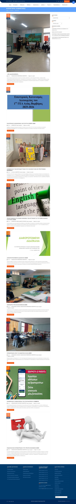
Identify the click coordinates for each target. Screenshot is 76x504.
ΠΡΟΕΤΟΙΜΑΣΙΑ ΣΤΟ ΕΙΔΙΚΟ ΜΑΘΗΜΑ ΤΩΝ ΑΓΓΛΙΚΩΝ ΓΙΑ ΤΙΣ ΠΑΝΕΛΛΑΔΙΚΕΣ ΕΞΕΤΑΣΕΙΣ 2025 (27, 219)
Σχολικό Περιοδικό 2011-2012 (43, 470)
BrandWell (40, 488)
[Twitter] (59, 1)
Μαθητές (28, 5)
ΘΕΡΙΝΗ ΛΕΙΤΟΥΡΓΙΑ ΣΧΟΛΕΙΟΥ (57, 32)
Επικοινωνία (67, 1)
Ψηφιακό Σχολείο (25, 469)
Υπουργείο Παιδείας (10, 469)
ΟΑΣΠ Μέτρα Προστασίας (27, 477)
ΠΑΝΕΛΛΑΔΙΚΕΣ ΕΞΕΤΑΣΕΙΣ (21, 221)
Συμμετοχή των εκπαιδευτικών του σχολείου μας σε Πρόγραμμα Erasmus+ (26, 169)
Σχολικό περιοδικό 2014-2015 (43, 476)
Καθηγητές (22, 5)
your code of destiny (42, 485)
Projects (49, 5)
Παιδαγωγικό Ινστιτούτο (10, 473)
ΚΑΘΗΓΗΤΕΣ (24, 75)
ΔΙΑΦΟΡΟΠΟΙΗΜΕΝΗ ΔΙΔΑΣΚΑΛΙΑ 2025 (17, 258)
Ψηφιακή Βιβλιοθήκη (26, 471)
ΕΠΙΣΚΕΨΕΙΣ (57, 479)
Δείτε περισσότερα (10, 83)
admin (9, 75)
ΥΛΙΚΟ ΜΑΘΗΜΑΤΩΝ (58, 492)
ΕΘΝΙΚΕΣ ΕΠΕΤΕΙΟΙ (58, 473)
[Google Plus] (63, 1)
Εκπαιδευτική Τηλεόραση (26, 475)
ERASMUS (13, 172)
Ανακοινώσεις (36, 5)
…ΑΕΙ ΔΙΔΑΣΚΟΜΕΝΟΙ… (13, 74)
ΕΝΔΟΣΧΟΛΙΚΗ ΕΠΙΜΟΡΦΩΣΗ (17, 75)
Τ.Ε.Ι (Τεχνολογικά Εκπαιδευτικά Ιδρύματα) (13, 479)
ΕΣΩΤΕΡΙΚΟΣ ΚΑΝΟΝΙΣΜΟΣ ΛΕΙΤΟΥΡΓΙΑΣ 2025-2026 (21, 123)
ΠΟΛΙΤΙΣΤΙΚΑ (57, 485)
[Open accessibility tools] (73, 2)
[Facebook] (57, 1)
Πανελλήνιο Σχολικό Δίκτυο (11, 471)
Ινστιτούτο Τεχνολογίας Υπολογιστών (12, 475)
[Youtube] (61, 1)
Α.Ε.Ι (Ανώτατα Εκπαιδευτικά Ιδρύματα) (13, 477)
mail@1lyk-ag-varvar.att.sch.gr (19, 1)
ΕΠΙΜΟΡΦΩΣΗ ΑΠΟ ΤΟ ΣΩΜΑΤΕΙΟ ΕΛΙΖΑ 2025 (19, 353)
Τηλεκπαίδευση (56, 5)
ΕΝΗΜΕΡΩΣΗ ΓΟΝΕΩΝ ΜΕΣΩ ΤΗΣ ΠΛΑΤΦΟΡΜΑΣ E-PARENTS (23, 401)
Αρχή (10, 5)
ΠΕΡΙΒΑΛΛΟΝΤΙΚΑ (57, 483)
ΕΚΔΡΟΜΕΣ (56, 477)
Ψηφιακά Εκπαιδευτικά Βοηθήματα (28, 473)
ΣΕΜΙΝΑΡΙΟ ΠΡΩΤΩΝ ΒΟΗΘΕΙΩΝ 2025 (17, 305)
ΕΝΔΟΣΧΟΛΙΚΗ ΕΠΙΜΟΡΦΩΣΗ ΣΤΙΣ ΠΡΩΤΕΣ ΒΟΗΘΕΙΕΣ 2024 (23, 448)
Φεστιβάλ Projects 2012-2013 (48, 488)
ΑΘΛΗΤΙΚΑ (56, 469)
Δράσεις (43, 5)
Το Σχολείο (15, 5)
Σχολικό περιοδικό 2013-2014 (43, 474)
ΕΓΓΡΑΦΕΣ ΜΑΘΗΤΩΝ (58, 471)
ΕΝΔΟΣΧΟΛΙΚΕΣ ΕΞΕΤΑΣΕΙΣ (17, 403)
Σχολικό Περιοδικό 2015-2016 (43, 478)
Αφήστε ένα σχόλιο (32, 75)
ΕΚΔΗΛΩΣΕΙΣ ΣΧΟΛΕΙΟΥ (16, 306)
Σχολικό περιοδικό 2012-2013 (43, 472)
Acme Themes (67, 501)
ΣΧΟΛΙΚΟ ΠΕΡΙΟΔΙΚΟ (58, 490)
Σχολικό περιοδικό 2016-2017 (43, 480)
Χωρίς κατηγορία (19, 125)
